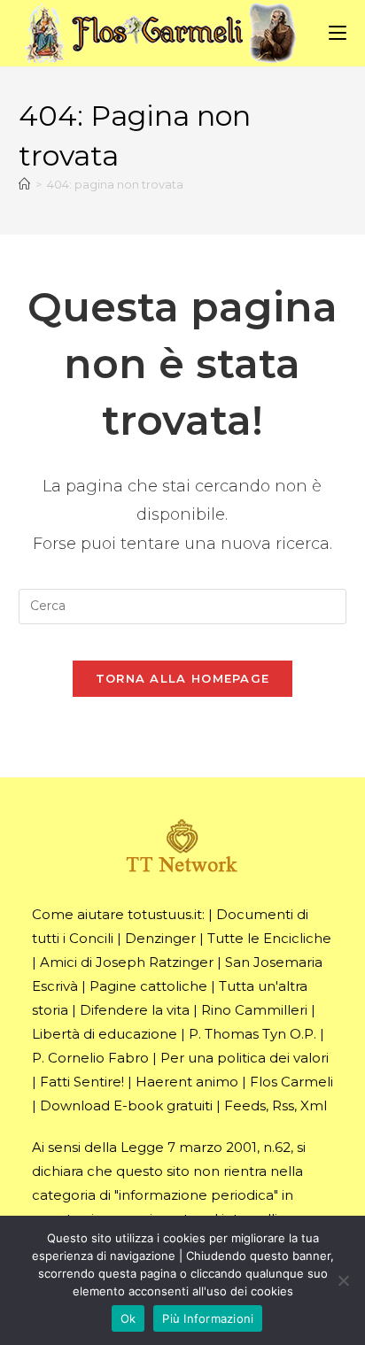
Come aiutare (78, 914)
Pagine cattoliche (148, 986)
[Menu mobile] (337, 32)
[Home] (24, 184)
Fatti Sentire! (82, 1081)
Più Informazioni (207, 1318)
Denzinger (160, 938)
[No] (343, 1280)
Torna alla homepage (183, 678)
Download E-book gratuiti (126, 1105)
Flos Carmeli (291, 1081)
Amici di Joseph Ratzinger (127, 962)
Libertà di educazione (104, 1033)
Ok (128, 1318)
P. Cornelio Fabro (90, 1057)
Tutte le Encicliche (269, 938)
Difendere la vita (135, 1009)
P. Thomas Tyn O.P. (252, 1033)
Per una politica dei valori (244, 1057)
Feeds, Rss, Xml (275, 1105)
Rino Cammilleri (254, 1009)
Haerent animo (187, 1081)
